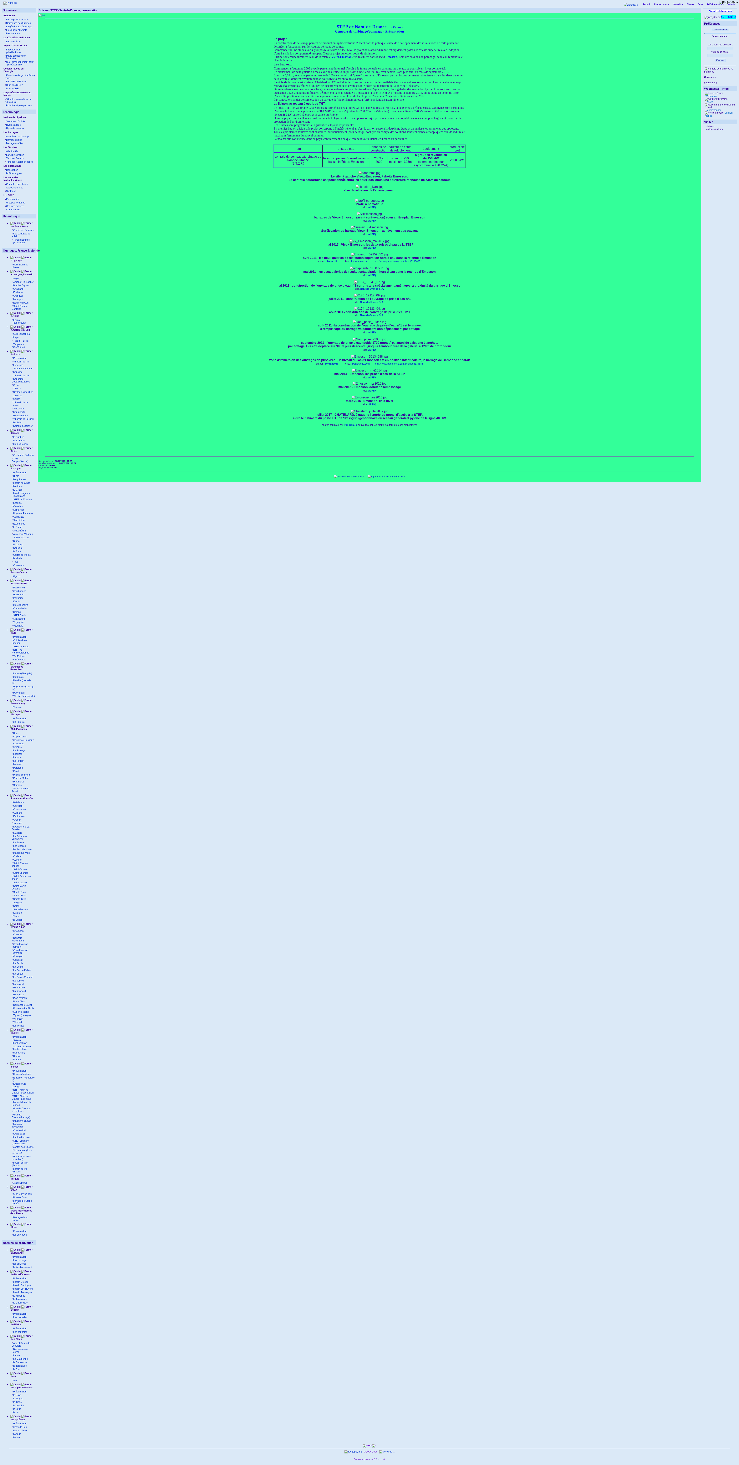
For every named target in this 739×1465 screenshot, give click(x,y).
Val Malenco (19, 656)
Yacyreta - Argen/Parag (18, 345)
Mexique (15, 714)
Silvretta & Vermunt (23, 368)
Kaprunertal (19, 412)
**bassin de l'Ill (21, 361)
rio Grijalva (19, 722)
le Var (16, 1412)
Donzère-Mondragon (18, 939)
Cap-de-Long (20, 736)
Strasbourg (19, 618)
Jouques (17, 823)
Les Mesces (19, 846)
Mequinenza (19, 479)
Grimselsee (19, 1134)
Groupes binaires (15, 206)
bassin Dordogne (22, 1285)
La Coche (18, 967)
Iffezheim (18, 598)
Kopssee (18, 372)
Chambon (18, 931)
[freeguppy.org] (353, 1451)
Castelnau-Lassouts (23, 740)
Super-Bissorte (21, 1012)
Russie (14, 1033)
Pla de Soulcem (21, 774)
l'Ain (13, 1376)
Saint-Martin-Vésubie (19, 887)
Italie (13, 633)
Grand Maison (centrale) (20, 951)
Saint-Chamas (20, 873)
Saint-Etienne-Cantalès (20, 307)
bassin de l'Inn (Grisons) (20, 1164)
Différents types (14, 173)
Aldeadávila (19, 530)
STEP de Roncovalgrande (20, 651)
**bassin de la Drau (23, 419)
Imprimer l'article (396, 476)
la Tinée (17, 1402)
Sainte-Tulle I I (20, 899)
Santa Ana (18, 510)
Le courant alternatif (16, 30)
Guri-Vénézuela (21, 334)
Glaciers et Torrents (23, 230)
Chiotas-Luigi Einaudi (19, 641)
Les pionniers (13, 33)
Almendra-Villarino (23, 534)
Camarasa (18, 516)
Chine (13, 451)
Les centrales (20, 1317)
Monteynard (19, 991)
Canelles (18, 506)
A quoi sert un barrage (17, 136)
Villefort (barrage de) (24, 696)
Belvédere (18, 802)
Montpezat (18, 994)
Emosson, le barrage (19, 1085)
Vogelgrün (18, 622)
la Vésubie (18, 1405)
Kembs (17, 601)
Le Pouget (18, 761)
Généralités (12, 151)
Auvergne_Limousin (22, 274)
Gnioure (17, 747)
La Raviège (19, 750)
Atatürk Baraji (20, 1182)
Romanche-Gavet (22, 1005)
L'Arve (16, 1355)
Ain (15, 1380)
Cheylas (17, 934)
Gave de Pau (20, 1427)
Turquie (14, 1178)
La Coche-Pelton (22, 970)
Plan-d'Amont (20, 998)
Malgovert (18, 984)
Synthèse (11, 191)
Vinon (16, 916)
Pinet (16, 771)
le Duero (17, 527)
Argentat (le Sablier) (23, 282)
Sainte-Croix (19, 892)
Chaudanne (19, 809)
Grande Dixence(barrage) (21, 1116)
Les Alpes (16, 1339)
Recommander (713, 110)
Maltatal (17, 422)
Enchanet (18, 292)
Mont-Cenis (19, 987)
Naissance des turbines (18, 23)
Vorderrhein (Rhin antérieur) (22, 1152)
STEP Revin (19, 615)
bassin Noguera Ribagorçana (21, 494)
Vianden (17, 707)
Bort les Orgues (21, 285)
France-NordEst (19, 583)
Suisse (14, 1066)
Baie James (19, 440)
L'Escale (17, 833)
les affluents (19, 1264)
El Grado (18, 490)
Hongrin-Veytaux (22, 1074)
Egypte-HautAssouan (19, 321)
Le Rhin (14, 1310)
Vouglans (18, 625)
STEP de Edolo (21, 646)
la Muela (17, 558)
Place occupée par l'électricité (15, 57)
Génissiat (18, 960)
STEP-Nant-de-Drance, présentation (23, 1091)
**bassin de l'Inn (21, 375)
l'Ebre (16, 476)
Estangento (19, 523)
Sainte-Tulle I (20, 895)
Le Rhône (15, 1324)
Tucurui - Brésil (21, 341)
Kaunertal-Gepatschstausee (21, 380)
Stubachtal (18, 408)
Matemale (18, 677)
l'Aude (16, 1437)
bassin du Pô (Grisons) (19, 1170)
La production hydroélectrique (13, 51)
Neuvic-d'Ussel (21, 302)
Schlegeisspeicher (23, 392)
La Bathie (18, 963)
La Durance (17, 1253)
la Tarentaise (20, 1366)
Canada (14, 433)
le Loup (17, 1409)
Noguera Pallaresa (23, 513)
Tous (15, 562)
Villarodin (18, 1018)
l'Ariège (17, 1434)
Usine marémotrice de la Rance (21, 1212)
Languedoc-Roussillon (17, 668)
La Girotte (18, 973)
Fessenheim (19, 587)
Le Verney (18, 980)
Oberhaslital (19, 1130)
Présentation (20, 358)
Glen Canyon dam (22, 1194)
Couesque (18, 743)
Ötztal (16, 385)
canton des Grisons (23, 1147)
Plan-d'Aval (19, 1001)
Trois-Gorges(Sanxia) (20, 460)
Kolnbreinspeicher (23, 426)
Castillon (18, 806)
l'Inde (13, 1227)
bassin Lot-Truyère (23, 1289)
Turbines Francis (15, 158)
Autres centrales (14, 187)
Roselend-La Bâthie (23, 1008)
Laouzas (17, 754)
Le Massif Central (20, 1274)
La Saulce (18, 842)
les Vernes (18, 1025)
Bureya (17, 1059)
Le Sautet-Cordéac (23, 977)
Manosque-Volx (21, 853)
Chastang (18, 289)
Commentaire (13, 209)
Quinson (17, 859)
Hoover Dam (20, 1197)
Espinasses (19, 816)
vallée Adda (19, 659)
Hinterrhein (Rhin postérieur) (21, 1158)
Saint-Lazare (20, 882)
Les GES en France (16, 81)
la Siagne (18, 1398)
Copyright (16, 260)
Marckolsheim (20, 605)
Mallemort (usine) (22, 849)
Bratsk (16, 1056)
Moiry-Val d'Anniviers (17, 1125)
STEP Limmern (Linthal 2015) (20, 1142)
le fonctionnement (22, 1267)
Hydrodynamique (15, 128)
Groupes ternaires (15, 202)
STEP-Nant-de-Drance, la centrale (22, 1097)
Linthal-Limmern (21, 1137)
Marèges (18, 299)
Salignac (18, 902)
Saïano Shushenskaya (19, 1041)
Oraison (17, 856)
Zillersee (17, 395)
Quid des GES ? (14, 85)
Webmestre (711, 96)
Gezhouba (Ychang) (23, 455)
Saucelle (18, 548)
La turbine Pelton (15, 155)
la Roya (17, 1395)
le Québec (18, 437)
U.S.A (13, 1190)
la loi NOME (12, 88)
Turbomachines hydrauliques (21, 241)
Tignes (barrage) (22, 1015)
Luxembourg (17, 703)
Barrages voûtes (14, 143)
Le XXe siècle (13, 41)
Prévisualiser (357, 476)
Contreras (18, 565)
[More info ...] (387, 1451)
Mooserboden (20, 415)
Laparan (17, 757)
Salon (16, 906)
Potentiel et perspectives (19, 105)
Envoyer (720, 60)
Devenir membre (720, 29)
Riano (16, 541)
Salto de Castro (21, 537)
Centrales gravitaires (17, 184)
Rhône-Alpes (17, 927)
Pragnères (18, 781)
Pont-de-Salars (21, 778)
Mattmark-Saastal (22, 1120)
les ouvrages (20, 1234)
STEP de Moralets (22, 499)
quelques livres (19, 226)
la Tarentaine (20, 1299)
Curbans (17, 813)
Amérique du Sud (20, 330)
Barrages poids (14, 140)
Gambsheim (19, 591)
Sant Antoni (19, 520)
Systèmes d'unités (15, 121)
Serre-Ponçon (20, 909)
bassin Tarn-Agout (22, 1292)
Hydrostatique (13, 125)
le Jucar (17, 551)
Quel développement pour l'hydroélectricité (19, 63)
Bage (16, 733)
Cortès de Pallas (22, 555)
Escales (17, 503)
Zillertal (17, 388)
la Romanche (20, 1362)
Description (12, 170)
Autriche (15, 354)
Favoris (709, 102)
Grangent (18, 956)
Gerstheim (18, 594)
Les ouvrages (20, 1260)
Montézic (18, 764)
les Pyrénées (17, 1419)
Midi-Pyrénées (18, 729)
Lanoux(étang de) (22, 673)
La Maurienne (20, 1359)
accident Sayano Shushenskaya (21, 1048)
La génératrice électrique (19, 26)
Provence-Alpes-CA (21, 798)
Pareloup (18, 767)
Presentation (12, 199)
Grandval (18, 296)
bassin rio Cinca (21, 483)
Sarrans (17, 785)
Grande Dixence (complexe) (21, 1110)
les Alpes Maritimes (21, 1387)
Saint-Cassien (20, 869)
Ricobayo (18, 544)
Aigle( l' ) (17, 278)
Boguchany (19, 1052)
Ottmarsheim (20, 608)
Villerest (17, 1022)
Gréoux (17, 819)
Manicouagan (20, 444)
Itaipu (16, 337)
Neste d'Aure (20, 1430)
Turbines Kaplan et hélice (19, 162)
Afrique (14, 316)
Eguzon (17, 576)
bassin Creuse (20, 1282)
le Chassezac (20, 1302)
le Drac (17, 1369)
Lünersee (18, 365)
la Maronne (19, 1295)
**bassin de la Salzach (20, 404)
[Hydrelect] (10, 3)
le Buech (18, 920)
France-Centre (18, 572)
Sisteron (17, 913)
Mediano (18, 486)
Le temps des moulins (17, 19)
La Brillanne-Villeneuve (19, 837)
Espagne (15, 468)
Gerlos (16, 399)
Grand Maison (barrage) (20, 945)
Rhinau (17, 612)
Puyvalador (19, 692)
